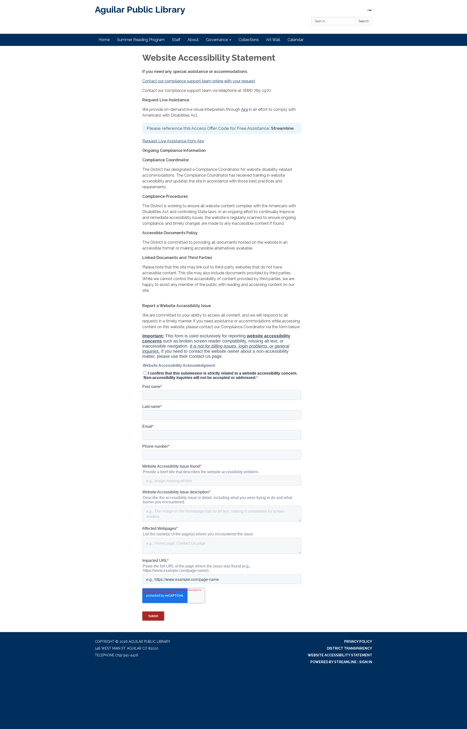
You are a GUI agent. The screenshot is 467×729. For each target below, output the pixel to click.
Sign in (365, 662)
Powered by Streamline (333, 662)
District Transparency (349, 648)
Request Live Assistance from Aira (173, 141)
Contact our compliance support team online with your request (198, 81)
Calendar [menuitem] (295, 39)
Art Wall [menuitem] (273, 39)
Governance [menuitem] (217, 39)
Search (363, 21)
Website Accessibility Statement (340, 655)
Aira (244, 109)
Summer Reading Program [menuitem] (141, 39)
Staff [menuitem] (176, 39)
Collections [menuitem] (249, 39)
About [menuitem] (193, 39)
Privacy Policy (358, 641)
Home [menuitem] (104, 39)
